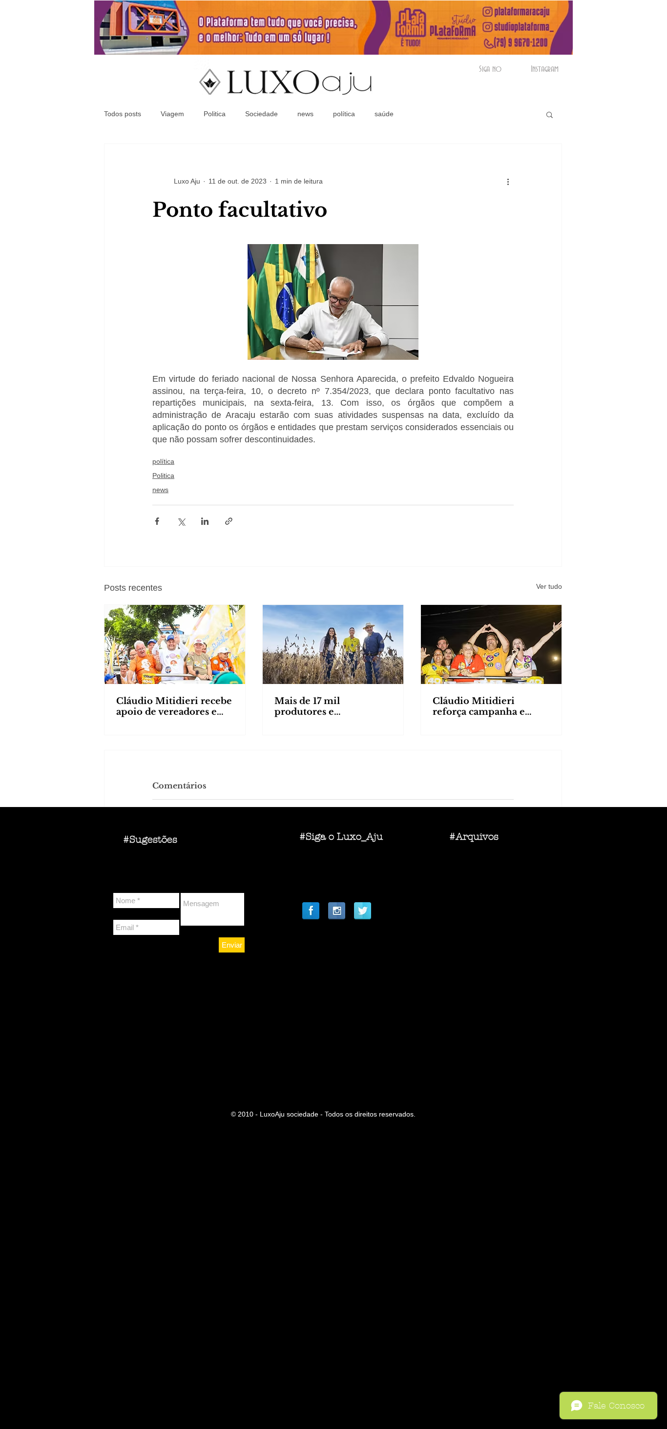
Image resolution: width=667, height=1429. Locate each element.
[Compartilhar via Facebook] (157, 521)
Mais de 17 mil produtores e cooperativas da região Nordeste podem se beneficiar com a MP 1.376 (326, 706)
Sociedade (261, 114)
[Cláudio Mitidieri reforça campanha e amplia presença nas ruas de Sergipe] (491, 644)
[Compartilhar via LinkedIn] (204, 521)
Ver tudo (549, 586)
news (305, 114)
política (344, 114)
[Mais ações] (508, 181)
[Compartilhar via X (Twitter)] (181, 521)
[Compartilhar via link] (228, 521)
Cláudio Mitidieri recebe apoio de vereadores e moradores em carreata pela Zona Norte (174, 706)
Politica (215, 114)
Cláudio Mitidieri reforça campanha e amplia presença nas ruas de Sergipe (490, 706)
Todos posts (122, 114)
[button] (549, 114)
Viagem (172, 114)
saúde (384, 114)
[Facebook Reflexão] (310, 910)
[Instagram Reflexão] (336, 910)
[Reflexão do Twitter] (362, 910)
